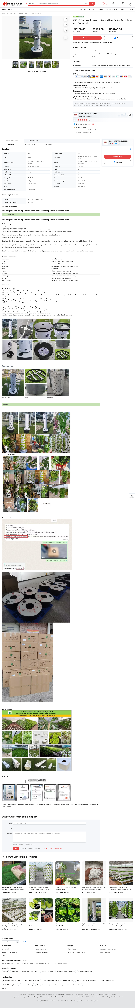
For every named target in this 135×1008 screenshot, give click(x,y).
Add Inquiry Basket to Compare (36, 71)
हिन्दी (92, 997)
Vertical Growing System (10, 985)
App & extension (110, 9)
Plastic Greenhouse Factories (11, 980)
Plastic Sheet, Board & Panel (30, 971)
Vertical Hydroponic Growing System (86, 980)
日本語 (87, 997)
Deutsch (64, 997)
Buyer (91, 9)
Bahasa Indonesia (118, 997)
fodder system (104, 952)
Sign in (131, 5)
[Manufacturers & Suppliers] (12, 4)
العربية (77, 997)
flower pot (70, 946)
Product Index (99, 994)
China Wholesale (60, 994)
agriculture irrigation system (108, 949)
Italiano (58, 997)
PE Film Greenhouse (47, 971)
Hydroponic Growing (27, 985)
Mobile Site (107, 994)
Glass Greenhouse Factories (51, 980)
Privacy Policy (94, 1000)
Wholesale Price (70, 994)
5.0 (110, 144)
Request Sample (107, 42)
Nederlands (71, 997)
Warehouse (14, 971)
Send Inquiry (87, 38)
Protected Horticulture (23, 13)
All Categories (8, 9)
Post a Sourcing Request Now (52, 848)
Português (36, 997)
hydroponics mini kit (40, 949)
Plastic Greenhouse (36, 13)
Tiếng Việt (109, 997)
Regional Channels (89, 994)
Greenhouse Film (68, 980)
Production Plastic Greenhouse (65, 971)
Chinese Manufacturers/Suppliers (45, 994)
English (24, 997)
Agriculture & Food (11, 13)
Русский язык (51, 997)
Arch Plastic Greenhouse (85, 971)
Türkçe (103, 997)
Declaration (86, 1000)
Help (100, 9)
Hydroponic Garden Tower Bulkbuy (71, 985)
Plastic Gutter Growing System (76, 952)
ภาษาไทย (97, 997)
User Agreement (78, 1000)
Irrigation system (6, 946)
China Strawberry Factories (31, 980)
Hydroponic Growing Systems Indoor (47, 985)
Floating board (72, 949)
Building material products (9, 952)
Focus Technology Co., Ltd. (55, 1000)
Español (30, 997)
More (3, 988)
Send (15, 848)
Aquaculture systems (41, 952)
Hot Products (22, 994)
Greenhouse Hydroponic (108, 980)
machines (103, 946)
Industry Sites (79, 994)
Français (43, 997)
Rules (132, 9)
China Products (31, 994)
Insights (114, 994)
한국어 (82, 997)
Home (3, 13)
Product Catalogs (28, 942)
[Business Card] (130, 149)
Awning (5, 971)
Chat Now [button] (119, 38)
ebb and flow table (40, 946)
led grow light (5, 949)
